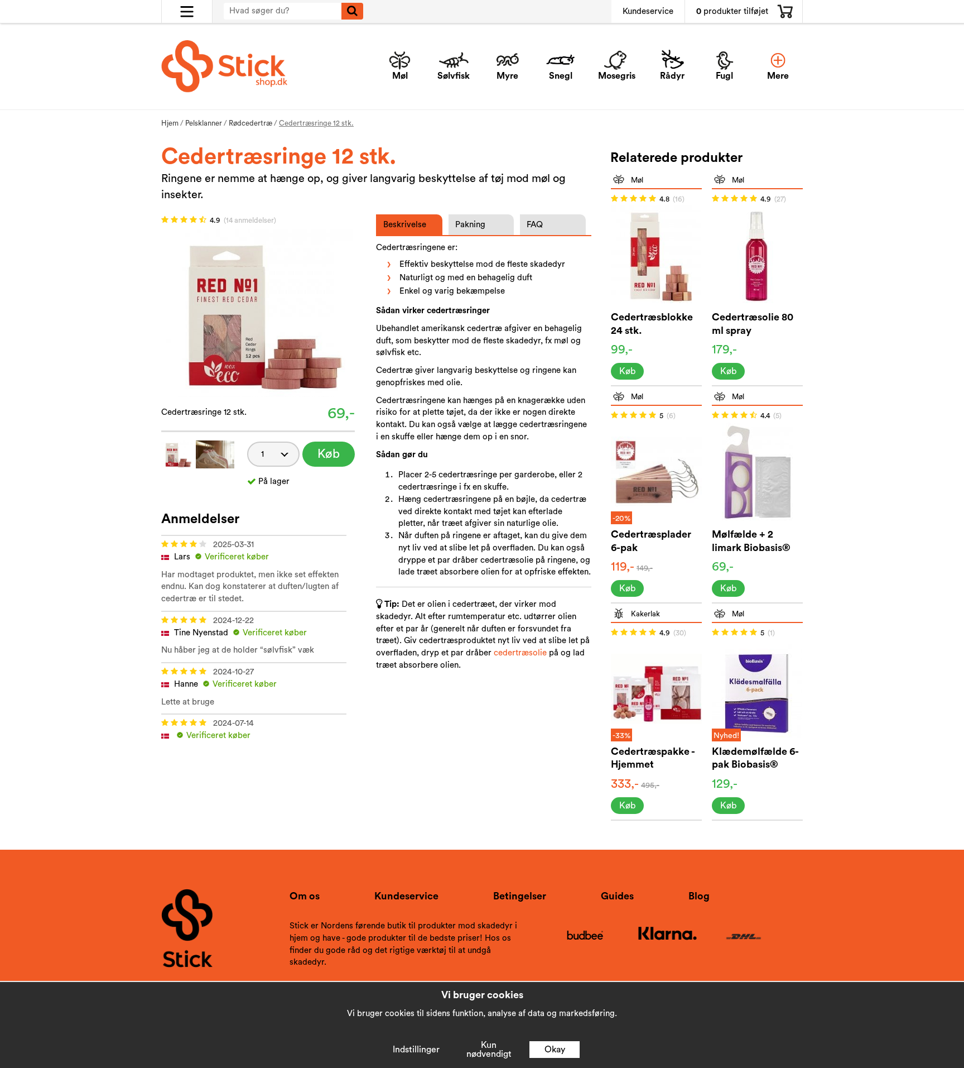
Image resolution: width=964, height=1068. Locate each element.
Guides (617, 896)
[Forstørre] (258, 312)
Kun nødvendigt (489, 1050)
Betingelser (519, 896)
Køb (328, 454)
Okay (554, 1049)
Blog (699, 896)
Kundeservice (648, 11)
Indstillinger (416, 1049)
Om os (305, 896)
